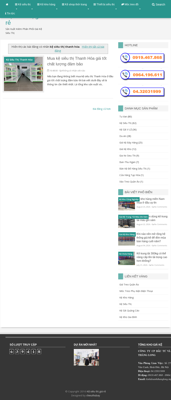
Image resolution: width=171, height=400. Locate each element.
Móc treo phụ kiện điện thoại (136, 291)
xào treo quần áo (129, 181)
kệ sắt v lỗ (125, 129)
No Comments (160, 207)
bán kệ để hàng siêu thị (133, 168)
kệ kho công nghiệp (129, 199)
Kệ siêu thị (125, 304)
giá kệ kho (125, 149)
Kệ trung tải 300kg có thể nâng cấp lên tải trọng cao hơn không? (152, 257)
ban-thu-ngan (127, 162)
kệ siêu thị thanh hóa (19, 59)
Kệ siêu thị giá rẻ (96, 391)
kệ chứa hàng (125, 254)
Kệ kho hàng (126, 297)
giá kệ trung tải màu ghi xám (133, 217)
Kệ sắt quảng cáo (129, 310)
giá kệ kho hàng (127, 234)
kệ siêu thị (125, 123)
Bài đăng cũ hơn (102, 108)
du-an (122, 136)
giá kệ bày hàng (128, 142)
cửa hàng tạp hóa (129, 175)
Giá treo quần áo (129, 284)
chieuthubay (93, 395)
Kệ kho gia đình (128, 317)
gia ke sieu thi (127, 155)
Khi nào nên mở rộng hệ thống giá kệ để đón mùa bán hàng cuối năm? (151, 238)
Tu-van (123, 116)
